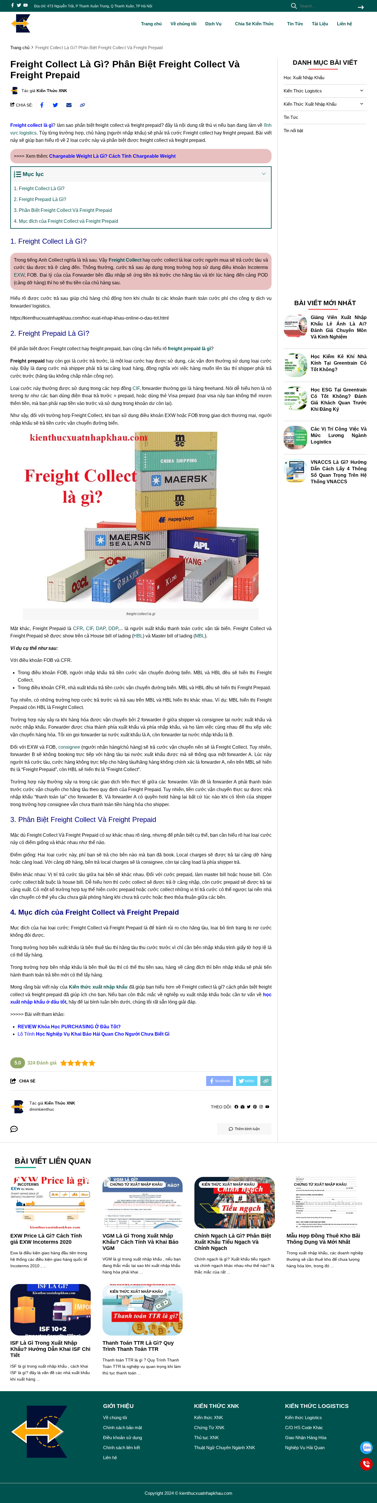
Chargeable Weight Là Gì (77, 156)
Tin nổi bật (293, 130)
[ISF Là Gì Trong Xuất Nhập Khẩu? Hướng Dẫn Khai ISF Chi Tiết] (50, 1310)
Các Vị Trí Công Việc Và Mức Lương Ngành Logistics (339, 435)
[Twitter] (249, 1107)
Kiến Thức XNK (52, 90)
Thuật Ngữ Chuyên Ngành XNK (224, 1447)
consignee (69, 747)
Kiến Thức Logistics (303, 90)
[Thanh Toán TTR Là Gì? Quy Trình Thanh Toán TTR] (142, 1310)
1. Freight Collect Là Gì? (39, 188)
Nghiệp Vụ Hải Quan (305, 1447)
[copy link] (82, 105)
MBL (200, 635)
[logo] (20, 32)
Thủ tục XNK (206, 1437)
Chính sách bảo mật (122, 1427)
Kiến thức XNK (208, 1417)
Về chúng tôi (183, 23)
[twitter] (19, 5)
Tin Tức (295, 23)
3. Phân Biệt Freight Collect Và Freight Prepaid (63, 210)
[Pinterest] (255, 1107)
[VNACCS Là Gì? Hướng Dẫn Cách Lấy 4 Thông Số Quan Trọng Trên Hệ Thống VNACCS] (295, 471)
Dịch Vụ (214, 23)
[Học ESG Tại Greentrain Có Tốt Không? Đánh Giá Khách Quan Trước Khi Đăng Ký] (295, 398)
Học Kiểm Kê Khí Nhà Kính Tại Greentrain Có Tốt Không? (339, 363)
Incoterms (28, 1185)
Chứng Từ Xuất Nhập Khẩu (136, 1185)
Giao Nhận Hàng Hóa (305, 1437)
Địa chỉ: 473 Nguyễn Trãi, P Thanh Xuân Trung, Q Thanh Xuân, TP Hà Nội (93, 6)
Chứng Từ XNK (209, 1427)
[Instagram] (261, 1107)
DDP (113, 628)
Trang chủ (151, 23)
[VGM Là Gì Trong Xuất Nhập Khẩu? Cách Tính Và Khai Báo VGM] (142, 1202)
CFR (78, 628)
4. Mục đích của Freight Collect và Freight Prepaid (66, 221)
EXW (19, 275)
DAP (100, 628)
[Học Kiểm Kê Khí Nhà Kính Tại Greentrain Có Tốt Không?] (295, 365)
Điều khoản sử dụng (122, 1437)
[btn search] (361, 8)
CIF (136, 388)
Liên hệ (344, 23)
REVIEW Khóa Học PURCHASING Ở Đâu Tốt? (69, 1026)
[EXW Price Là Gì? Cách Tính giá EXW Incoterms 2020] (50, 1202)
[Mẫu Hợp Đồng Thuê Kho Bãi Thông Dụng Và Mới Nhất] (327, 1202)
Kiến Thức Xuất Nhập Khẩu (310, 104)
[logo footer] (53, 1433)
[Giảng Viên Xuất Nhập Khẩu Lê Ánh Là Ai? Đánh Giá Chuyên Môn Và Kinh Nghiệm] (295, 326)
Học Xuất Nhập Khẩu (304, 77)
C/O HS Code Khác (304, 1427)
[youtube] (25, 5)
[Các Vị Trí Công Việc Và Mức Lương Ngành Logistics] (295, 437)
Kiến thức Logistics (303, 1417)
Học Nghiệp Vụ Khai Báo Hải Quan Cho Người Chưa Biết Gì (102, 1034)
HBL (138, 635)
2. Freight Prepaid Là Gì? (40, 199)
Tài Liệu (320, 23)
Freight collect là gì (31, 125)
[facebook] (12, 5)
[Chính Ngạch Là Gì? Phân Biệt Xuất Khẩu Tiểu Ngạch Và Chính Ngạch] (234, 1202)
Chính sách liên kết (121, 1447)
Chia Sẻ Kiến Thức (255, 23)
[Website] (242, 1107)
